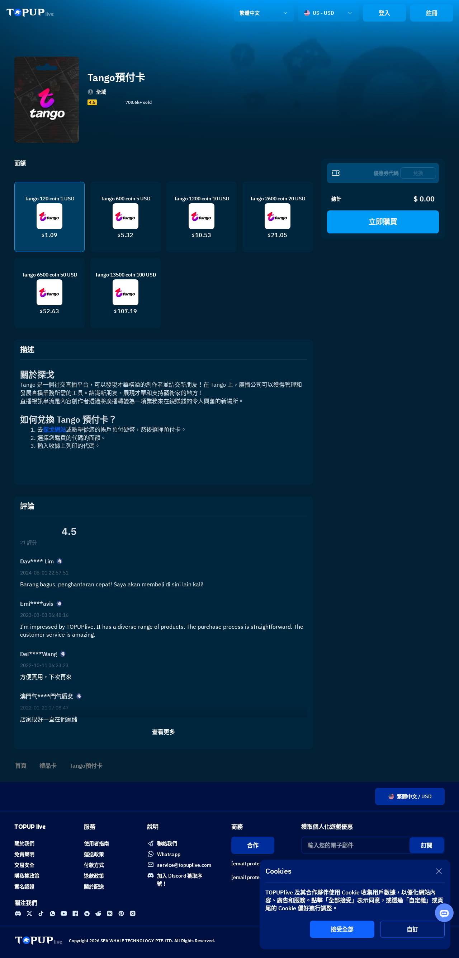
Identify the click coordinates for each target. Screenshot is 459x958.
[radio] (100, 102)
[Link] (30, 13)
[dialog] (355, 904)
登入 (384, 13)
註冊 (431, 13)
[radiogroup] (110, 102)
